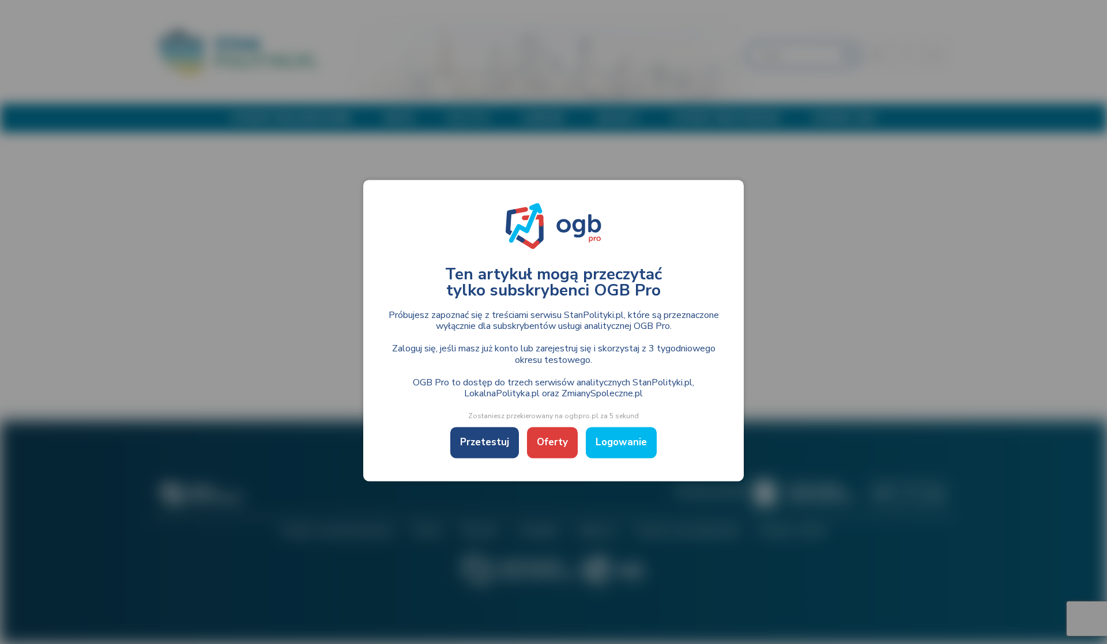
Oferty (552, 442)
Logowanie (621, 442)
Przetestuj (484, 442)
